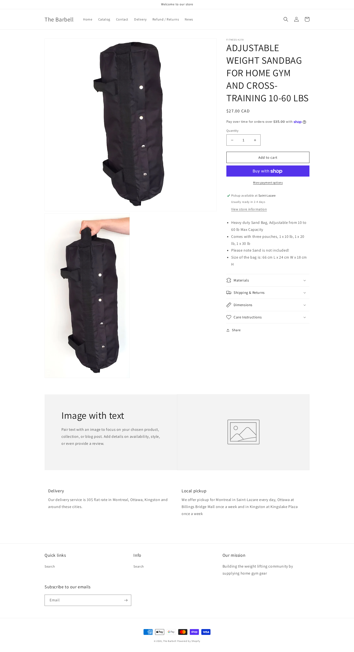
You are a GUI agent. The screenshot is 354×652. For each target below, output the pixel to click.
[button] (286, 19)
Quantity (232, 131)
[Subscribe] (125, 600)
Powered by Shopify (188, 641)
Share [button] (236, 330)
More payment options (268, 183)
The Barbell (170, 641)
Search (50, 566)
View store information (249, 209)
